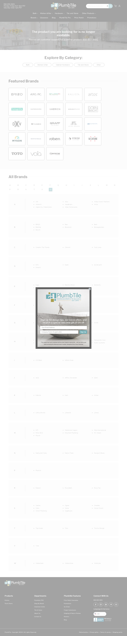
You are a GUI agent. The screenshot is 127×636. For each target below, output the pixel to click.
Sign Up (83, 332)
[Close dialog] (90, 289)
